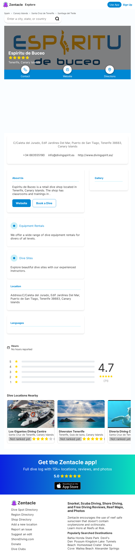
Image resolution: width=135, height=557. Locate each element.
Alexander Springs (107, 548)
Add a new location (24, 524)
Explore (30, 4)
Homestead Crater (89, 545)
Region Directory (22, 514)
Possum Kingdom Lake (89, 541)
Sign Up (127, 4)
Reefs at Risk (95, 528)
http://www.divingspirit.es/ (95, 155)
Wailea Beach (85, 548)
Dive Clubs (18, 549)
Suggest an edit (21, 534)
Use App (114, 4)
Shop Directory (21, 519)
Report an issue (21, 529)
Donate (16, 544)
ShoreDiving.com (22, 539)
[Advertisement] (67, 105)
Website (21, 203)
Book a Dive (44, 203)
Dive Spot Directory (24, 509)
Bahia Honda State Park (83, 538)
